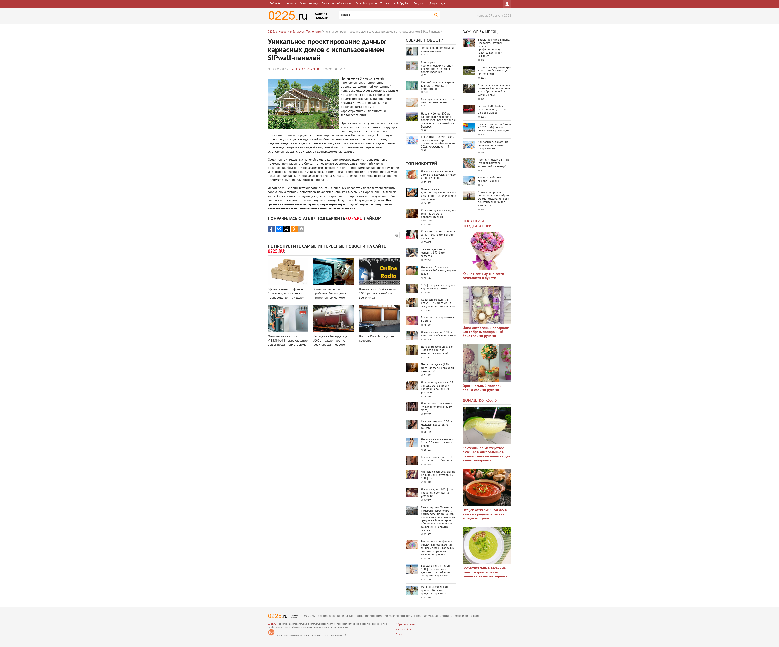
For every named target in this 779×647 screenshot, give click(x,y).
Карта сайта (403, 629)
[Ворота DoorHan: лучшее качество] (379, 318)
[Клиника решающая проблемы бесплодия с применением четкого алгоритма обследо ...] (333, 271)
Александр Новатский (305, 69)
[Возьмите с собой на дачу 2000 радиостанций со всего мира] (379, 271)
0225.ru (272, 624)
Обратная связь (405, 624)
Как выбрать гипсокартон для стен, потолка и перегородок (437, 86)
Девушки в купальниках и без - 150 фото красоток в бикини (437, 443)
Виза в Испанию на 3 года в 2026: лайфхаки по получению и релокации (494, 127)
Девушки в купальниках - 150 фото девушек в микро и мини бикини (438, 175)
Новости (290, 3)
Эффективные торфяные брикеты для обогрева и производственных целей (286, 294)
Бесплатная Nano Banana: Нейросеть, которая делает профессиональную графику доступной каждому (494, 48)
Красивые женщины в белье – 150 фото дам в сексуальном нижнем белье (438, 303)
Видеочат (420, 3)
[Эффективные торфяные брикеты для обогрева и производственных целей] (288, 271)
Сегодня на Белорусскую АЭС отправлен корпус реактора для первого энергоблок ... (331, 343)
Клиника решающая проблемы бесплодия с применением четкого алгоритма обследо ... (330, 296)
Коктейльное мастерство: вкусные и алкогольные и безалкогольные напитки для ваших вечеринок (486, 454)
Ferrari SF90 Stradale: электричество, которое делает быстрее (493, 110)
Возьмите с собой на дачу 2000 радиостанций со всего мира (377, 294)
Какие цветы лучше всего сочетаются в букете (483, 276)
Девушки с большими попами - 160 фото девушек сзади (438, 271)
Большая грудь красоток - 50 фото (437, 319)
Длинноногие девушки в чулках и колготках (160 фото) (436, 407)
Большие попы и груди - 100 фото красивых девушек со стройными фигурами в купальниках (437, 570)
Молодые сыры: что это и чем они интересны (438, 101)
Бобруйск (276, 3)
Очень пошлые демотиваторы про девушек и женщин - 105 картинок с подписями (438, 194)
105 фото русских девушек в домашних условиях (438, 287)
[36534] (487, 545)
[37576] (487, 487)
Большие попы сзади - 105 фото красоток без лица (437, 459)
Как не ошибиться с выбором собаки (490, 179)
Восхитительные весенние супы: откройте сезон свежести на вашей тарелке (485, 572)
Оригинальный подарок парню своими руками (482, 388)
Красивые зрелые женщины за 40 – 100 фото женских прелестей (438, 235)
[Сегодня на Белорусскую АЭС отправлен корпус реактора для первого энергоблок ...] (333, 318)
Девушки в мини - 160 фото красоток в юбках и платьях (438, 334)
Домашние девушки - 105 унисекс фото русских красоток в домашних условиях (437, 387)
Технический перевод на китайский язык (437, 49)
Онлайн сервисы (366, 3)
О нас (399, 634)
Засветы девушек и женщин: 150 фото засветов (433, 253)
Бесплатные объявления (337, 3)
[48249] (487, 305)
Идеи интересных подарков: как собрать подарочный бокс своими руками (486, 332)
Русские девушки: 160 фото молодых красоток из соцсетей (438, 425)
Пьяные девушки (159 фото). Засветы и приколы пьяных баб (437, 368)
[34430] (487, 363)
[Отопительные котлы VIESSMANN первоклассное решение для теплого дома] (288, 318)
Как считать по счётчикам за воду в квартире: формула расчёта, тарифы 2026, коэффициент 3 (438, 142)
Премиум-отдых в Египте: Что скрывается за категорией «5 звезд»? (494, 163)
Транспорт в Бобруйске (395, 3)
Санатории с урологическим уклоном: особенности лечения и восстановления (437, 67)
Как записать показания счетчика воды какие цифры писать (493, 145)
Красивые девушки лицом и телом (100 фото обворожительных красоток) (438, 215)
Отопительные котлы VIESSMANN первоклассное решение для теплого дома (288, 341)
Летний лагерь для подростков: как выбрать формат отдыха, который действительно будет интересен (494, 199)
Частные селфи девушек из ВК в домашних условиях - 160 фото (438, 475)
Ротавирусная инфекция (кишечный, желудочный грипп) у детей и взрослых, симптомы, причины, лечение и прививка (437, 548)
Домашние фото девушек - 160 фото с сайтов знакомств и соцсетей (438, 350)
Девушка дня (437, 3)
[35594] (487, 251)
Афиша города (309, 3)
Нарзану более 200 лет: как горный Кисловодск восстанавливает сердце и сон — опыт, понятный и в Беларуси (438, 120)
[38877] (487, 425)
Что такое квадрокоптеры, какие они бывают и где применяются (494, 71)
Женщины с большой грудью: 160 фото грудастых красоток (434, 590)
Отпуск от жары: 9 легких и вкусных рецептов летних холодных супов (485, 514)
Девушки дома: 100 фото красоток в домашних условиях (437, 493)
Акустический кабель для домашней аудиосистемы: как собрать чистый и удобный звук (494, 90)
